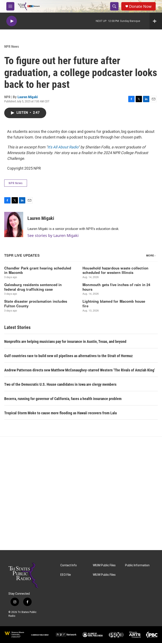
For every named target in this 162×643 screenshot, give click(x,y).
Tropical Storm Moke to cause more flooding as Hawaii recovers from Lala (60, 413)
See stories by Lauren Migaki (53, 235)
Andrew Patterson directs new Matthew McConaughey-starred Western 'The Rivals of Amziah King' (79, 370)
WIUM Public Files (104, 565)
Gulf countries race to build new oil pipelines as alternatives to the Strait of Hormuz (68, 356)
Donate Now (140, 6)
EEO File (65, 574)
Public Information (137, 565)
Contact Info (68, 565)
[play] (11, 21)
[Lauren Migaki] (13, 224)
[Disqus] (81, 493)
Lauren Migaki (28, 97)
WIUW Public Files (104, 574)
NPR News (11, 46)
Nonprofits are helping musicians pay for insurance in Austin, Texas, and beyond (65, 341)
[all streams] (156, 21)
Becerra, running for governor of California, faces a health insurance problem (63, 398)
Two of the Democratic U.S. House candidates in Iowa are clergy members (60, 384)
